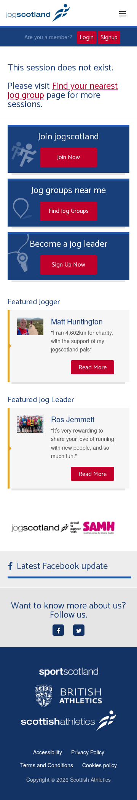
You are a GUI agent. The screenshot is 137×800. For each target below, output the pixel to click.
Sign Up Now (68, 265)
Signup (109, 37)
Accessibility (47, 752)
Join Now (68, 157)
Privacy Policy (87, 752)
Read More (92, 367)
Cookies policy (99, 765)
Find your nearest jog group (63, 91)
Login (87, 37)
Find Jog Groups (69, 211)
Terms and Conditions (46, 765)
